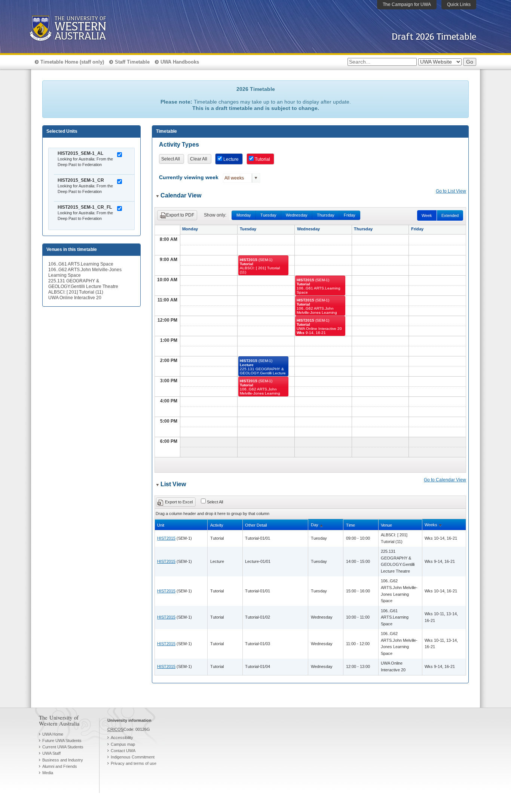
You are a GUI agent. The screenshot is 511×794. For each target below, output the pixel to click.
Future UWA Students (62, 740)
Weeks (431, 524)
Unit (160, 525)
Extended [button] (450, 215)
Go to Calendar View (445, 479)
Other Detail (256, 525)
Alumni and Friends (59, 766)
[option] (94, 162)
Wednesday (296, 215)
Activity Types (179, 144)
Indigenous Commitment (132, 757)
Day (314, 524)
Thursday (325, 215)
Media (47, 772)
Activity (216, 525)
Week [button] (427, 215)
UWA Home (52, 734)
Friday (349, 215)
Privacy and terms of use (133, 763)
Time (350, 525)
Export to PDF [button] (180, 215)
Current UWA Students (62, 747)
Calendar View (180, 195)
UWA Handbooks (179, 62)
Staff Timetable (132, 62)
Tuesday (268, 215)
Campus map (123, 744)
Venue (386, 525)
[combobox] (237, 178)
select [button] (256, 178)
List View (173, 484)
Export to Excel (179, 502)
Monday (243, 215)
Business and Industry (62, 760)
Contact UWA (123, 750)
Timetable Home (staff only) (72, 62)
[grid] (310, 602)
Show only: (215, 215)
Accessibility (122, 737)
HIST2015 (166, 538)
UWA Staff (51, 753)
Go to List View (451, 191)
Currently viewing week (188, 177)
